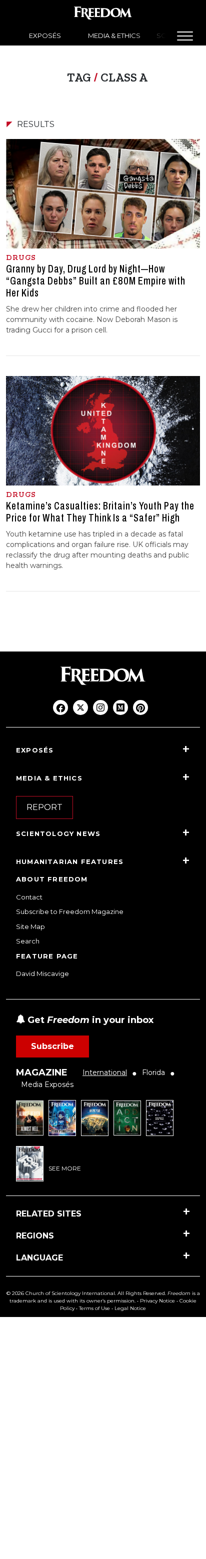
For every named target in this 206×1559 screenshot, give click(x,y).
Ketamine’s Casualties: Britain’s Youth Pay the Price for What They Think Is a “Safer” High (100, 512)
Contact (29, 897)
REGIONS (35, 1235)
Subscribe (52, 1046)
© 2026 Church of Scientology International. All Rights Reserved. (86, 1293)
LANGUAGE (39, 1257)
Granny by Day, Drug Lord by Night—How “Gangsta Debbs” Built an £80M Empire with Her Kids (96, 281)
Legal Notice (130, 1308)
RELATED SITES (49, 1213)
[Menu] (185, 36)
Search (28, 941)
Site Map (30, 926)
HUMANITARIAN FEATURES (70, 862)
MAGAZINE (42, 1072)
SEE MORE (64, 1168)
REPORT (44, 807)
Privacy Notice (157, 1301)
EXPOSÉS (45, 36)
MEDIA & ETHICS (114, 36)
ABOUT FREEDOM (52, 879)
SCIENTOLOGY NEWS (58, 834)
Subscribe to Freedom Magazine (70, 912)
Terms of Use (94, 1308)
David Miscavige (42, 974)
